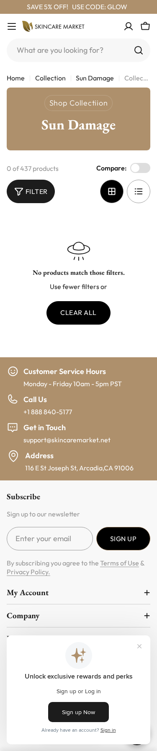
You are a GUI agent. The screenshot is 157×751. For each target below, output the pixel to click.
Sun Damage (95, 78)
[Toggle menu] (12, 26)
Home (16, 78)
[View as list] (138, 191)
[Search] (139, 50)
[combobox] (78, 50)
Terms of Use (119, 563)
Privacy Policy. (28, 572)
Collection (50, 78)
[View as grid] (112, 191)
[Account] (129, 26)
